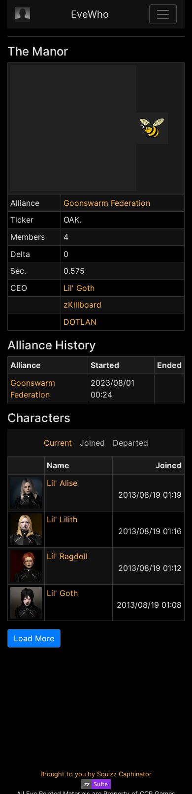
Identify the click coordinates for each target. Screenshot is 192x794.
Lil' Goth (79, 288)
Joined (92, 443)
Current (58, 443)
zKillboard (82, 305)
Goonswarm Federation (107, 203)
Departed (130, 443)
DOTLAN (80, 322)
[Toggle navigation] (163, 14)
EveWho (90, 14)
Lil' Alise (62, 483)
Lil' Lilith (62, 519)
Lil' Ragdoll (67, 556)
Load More (34, 638)
